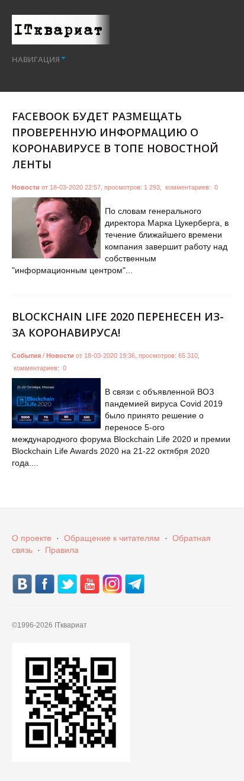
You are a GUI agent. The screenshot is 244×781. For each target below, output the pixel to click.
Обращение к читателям (112, 538)
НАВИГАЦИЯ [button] (36, 59)
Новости (26, 187)
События (26, 355)
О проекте (32, 538)
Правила (62, 550)
